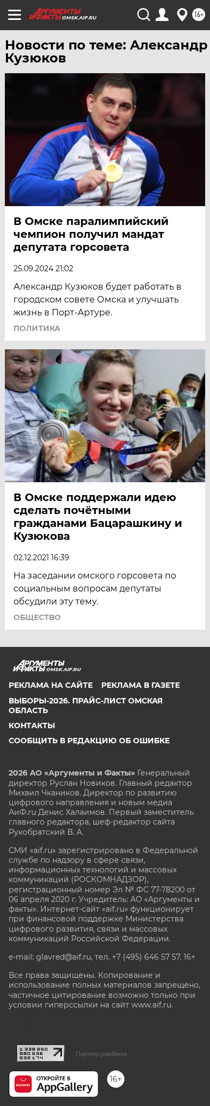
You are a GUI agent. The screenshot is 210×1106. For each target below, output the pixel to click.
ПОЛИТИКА (36, 328)
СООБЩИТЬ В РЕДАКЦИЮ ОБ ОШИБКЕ (89, 740)
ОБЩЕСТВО (37, 617)
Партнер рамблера (101, 1054)
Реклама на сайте (51, 685)
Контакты (32, 725)
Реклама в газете (140, 685)
